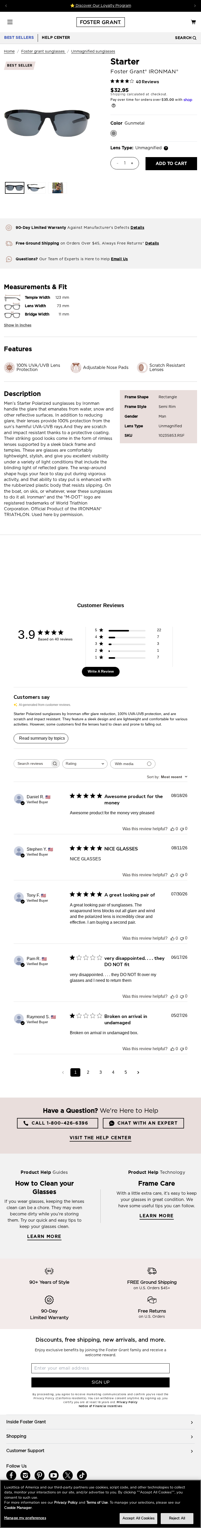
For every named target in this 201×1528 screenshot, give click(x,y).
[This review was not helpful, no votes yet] (182, 828)
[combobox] (85, 763)
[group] (100, 1422)
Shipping (118, 94)
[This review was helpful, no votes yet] (172, 829)
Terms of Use (97, 1502)
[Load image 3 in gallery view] (57, 187)
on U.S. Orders (152, 1317)
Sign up (101, 1382)
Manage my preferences (25, 1518)
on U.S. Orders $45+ (151, 1288)
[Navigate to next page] (138, 1072)
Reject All (177, 1518)
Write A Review (101, 671)
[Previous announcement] (6, 6)
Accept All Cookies (138, 1518)
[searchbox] (32, 764)
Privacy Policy (66, 1502)
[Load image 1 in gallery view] (14, 187)
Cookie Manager (18, 1508)
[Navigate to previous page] (63, 1072)
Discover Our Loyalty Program (103, 6)
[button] (10, 22)
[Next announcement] (195, 6)
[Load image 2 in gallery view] (36, 187)
